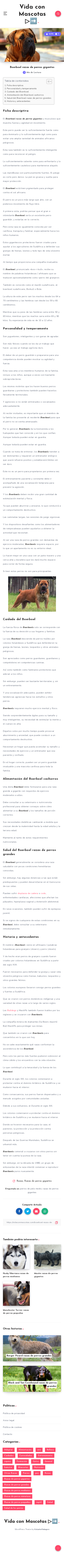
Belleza (50, 1450)
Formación (22, 1461)
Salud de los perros (13, 1508)
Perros (26, 1473)
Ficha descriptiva (15, 85)
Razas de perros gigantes (38, 1181)
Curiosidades (25, 1456)
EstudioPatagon (41, 1529)
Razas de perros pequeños (17, 1502)
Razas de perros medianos (17, 1490)
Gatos (36, 1461)
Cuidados (9, 1456)
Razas (20, 1181)
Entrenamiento (45, 1456)
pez (37, 1473)
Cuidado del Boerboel (18, 91)
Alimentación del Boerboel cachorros (25, 95)
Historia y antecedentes (18, 101)
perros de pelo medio (31, 1188)
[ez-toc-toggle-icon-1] (47, 81)
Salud (50, 1502)
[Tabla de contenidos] (49, 81)
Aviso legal (8, 1420)
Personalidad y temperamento (22, 88)
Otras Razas (10, 1473)
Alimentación (25, 1450)
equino (7, 1461)
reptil (39, 1502)
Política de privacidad (14, 1413)
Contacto (7, 1434)
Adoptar (8, 1450)
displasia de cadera (28, 893)
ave (39, 1450)
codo (43, 893)
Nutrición (39, 1467)
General (48, 1461)
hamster (8, 1467)
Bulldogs (12, 1010)
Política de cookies (12, 1427)
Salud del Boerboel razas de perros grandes (29, 98)
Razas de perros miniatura (17, 1496)
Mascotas (23, 1467)
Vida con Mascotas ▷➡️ (32, 14)
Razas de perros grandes (16, 1485)
